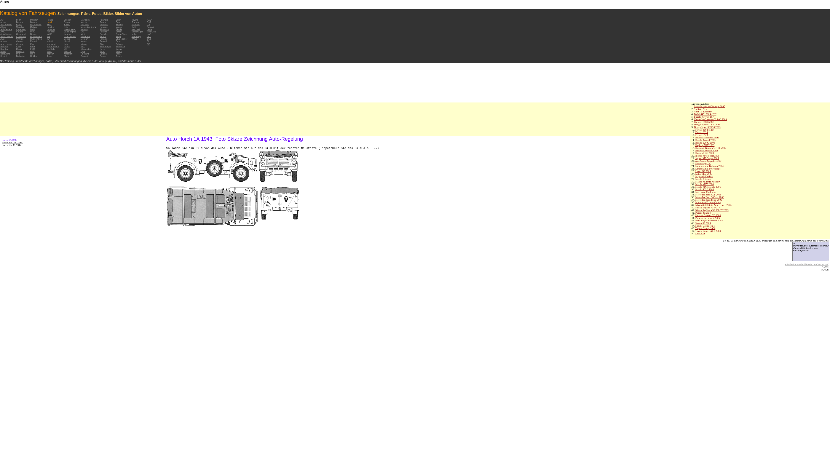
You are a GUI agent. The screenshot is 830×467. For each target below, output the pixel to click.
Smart (118, 31)
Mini (83, 34)
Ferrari (33, 41)
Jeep (49, 56)
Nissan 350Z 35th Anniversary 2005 (713, 205)
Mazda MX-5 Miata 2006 (708, 187)
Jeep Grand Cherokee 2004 (709, 161)
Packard (85, 54)
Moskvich (151, 31)
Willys (134, 39)
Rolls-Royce (105, 46)
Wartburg (136, 36)
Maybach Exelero (704, 176)
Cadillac (20, 27)
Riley (102, 44)
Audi (2, 39)
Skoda (119, 29)
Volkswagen (138, 31)
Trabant (135, 22)
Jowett (67, 22)
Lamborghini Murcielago (708, 168)
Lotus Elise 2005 (703, 174)
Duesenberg (36, 39)
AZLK (149, 20)
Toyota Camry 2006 (705, 228)
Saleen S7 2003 (703, 223)
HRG (49, 24)
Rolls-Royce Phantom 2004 (709, 220)
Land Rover (70, 36)
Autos (825, 267)
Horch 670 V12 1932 (12, 142)
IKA (48, 39)
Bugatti (19, 22)
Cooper (20, 44)
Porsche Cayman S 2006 (707, 218)
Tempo (119, 56)
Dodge (33, 34)
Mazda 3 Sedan (703, 179)
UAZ (149, 34)
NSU (83, 46)
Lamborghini (70, 31)
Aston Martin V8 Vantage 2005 (709, 106)
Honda (50, 20)
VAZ (149, 36)
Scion (118, 20)
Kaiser (67, 24)
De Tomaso (36, 24)
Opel (83, 51)
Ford (32, 46)
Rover (102, 49)
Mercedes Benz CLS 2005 (708, 194)
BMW (3, 51)
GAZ (149, 22)
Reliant (103, 39)
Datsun (33, 22)
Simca (119, 27)
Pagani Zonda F (703, 212)
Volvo (134, 34)
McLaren (85, 24)
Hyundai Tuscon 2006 (706, 150)
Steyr (118, 36)
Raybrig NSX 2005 (705, 145)
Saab (102, 51)
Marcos (67, 51)
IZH (148, 24)
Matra (67, 56)
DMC (32, 31)
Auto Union (6, 44)
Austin (3, 41)
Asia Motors (6, 34)
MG (82, 31)
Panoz (103, 22)
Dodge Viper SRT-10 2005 (707, 127)
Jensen (67, 20)
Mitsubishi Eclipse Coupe (708, 202)
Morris (83, 41)
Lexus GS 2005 (703, 171)
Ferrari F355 (701, 132)
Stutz (118, 41)
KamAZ (150, 27)
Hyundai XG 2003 (704, 153)
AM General (6, 29)
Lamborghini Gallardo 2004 (709, 166)
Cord (18, 46)
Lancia (67, 34)
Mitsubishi (85, 36)
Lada (149, 29)
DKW (32, 29)
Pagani (84, 56)
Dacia (19, 49)
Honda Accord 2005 (705, 140)
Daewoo (20, 51)
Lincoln (67, 41)
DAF (18, 54)
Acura (3, 22)
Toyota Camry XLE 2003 (708, 231)
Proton (103, 36)
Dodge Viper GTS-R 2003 (707, 124)
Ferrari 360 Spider (704, 129)
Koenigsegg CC (703, 163)
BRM (18, 20)
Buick (19, 24)
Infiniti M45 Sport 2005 (707, 155)
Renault (103, 41)
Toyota (135, 20)
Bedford (4, 46)
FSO (32, 49)
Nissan (84, 44)
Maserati (68, 54)
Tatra (118, 54)
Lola (66, 44)
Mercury (84, 29)
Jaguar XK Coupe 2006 (707, 158)
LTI (65, 49)
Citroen (19, 41)
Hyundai (51, 31)
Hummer (51, 29)
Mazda (84, 22)
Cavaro (19, 31)
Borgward (5, 54)
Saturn (103, 56)
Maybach (85, 20)
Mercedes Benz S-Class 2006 (709, 197)
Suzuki (119, 49)
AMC (2, 31)
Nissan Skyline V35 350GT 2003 (712, 210)
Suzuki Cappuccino (705, 225)
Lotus (67, 46)
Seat (118, 22)
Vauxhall (136, 29)
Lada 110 (700, 233)
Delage (33, 27)
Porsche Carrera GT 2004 (708, 215)
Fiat (32, 44)
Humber (50, 27)
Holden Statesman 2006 (707, 137)
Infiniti (50, 41)
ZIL (148, 41)
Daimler (34, 20)
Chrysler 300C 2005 (704, 122)
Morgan (84, 39)
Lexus (67, 39)
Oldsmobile (86, 49)
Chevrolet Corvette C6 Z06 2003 (710, 119)
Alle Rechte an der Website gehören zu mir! (806, 264)
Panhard (104, 20)
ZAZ (149, 39)
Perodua (104, 24)
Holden (33, 56)
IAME (49, 34)
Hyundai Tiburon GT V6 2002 (710, 148)
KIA (66, 27)
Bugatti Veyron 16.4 (704, 116)
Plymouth (104, 29)
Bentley (4, 49)
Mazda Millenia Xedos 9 (707, 181)
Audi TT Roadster (703, 111)
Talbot (119, 51)
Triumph (136, 24)
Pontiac (103, 31)
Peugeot (104, 27)
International (53, 46)
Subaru (119, 44)
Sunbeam (120, 46)
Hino (32, 54)
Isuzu (49, 51)
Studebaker (121, 39)
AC (1, 20)
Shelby (119, 24)
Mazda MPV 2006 (704, 184)
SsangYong (121, 34)
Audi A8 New (700, 109)
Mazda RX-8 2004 (704, 189)
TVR (134, 27)
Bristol (3, 56)
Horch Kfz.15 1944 (11, 145)
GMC (32, 51)
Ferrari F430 (701, 135)
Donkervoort (36, 36)
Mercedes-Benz (88, 27)
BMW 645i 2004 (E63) (705, 114)
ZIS (148, 44)
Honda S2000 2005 (705, 142)
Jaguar (50, 54)
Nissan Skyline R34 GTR (707, 207)
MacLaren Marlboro (705, 192)
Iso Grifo (51, 49)
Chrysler (20, 39)
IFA (48, 36)
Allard (3, 27)
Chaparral (21, 34)
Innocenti (51, 44)
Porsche (104, 34)
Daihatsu (20, 56)
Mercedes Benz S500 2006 (708, 199)
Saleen (103, 54)
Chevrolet (21, 36)
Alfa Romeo (6, 24)
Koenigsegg (70, 29)
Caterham (21, 29)
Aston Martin (6, 36)
